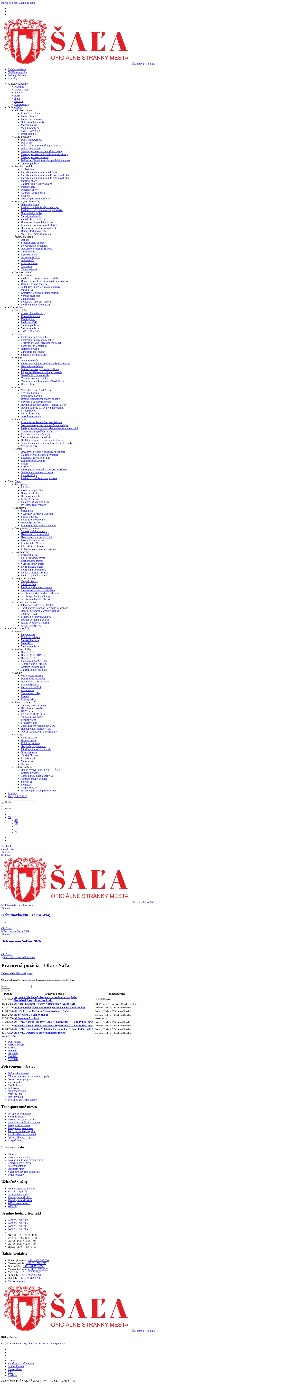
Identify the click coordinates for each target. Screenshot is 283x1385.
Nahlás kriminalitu (17, 72)
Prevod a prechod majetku (34, 572)
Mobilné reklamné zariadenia (36, 437)
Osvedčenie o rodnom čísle (35, 375)
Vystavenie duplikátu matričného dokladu (42, 381)
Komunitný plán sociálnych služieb (39, 225)
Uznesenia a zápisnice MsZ (35, 534)
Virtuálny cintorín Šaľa (20, 1197)
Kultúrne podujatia (30, 637)
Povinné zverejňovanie (19, 1113)
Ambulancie (27, 690)
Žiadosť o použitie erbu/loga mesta (39, 478)
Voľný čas (24, 628)
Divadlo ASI (27, 652)
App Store (46, 1343)
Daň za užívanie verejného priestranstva (41, 145)
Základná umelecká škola (34, 669)
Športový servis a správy (33, 705)
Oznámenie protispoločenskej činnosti (40, 610)
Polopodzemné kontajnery (34, 245)
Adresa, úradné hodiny (33, 313)
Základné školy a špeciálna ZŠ (37, 183)
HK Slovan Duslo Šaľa (33, 708)
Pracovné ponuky (30, 684)
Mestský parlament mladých (35, 198)
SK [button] (9, 817)
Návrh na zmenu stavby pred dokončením (42, 407)
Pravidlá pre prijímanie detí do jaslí (39, 172)
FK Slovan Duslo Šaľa (33, 714)
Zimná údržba (28, 298)
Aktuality (23, 83)
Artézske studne (29, 263)
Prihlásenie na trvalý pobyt (34, 337)
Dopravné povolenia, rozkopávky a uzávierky (44, 281)
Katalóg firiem (28, 699)
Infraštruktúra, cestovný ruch (36, 749)
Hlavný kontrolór (30, 493)
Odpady (25, 239)
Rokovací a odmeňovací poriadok (38, 549)
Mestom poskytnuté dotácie (35, 619)
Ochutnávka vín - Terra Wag (25, 915)
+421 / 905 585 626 (38, 1260)
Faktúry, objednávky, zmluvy (36, 616)
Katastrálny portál (30, 772)
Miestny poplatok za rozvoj (35, 157)
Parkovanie (27, 275)
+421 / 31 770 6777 (36, 1263)
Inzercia (25, 696)
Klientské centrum (30, 113)
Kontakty (13, 78)
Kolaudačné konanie (31, 395)
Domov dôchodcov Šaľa (34, 231)
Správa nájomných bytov (34, 575)
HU (16, 826)
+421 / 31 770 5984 (18, 1229)
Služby (19, 307)
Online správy (21, 104)
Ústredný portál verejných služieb (38, 790)
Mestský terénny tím (31, 216)
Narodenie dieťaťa (30, 360)
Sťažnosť (26, 466)
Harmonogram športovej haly (36, 728)
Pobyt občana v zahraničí (34, 345)
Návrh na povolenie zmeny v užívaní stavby (43, 404)
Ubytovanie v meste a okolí (35, 681)
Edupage (25, 195)
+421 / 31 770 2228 (38, 1269)
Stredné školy (28, 186)
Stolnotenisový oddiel (32, 716)
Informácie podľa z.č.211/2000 (37, 605)
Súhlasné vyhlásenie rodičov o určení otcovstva (45, 363)
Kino (17, 95)
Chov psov (26, 266)
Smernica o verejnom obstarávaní (38, 590)
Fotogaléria (27, 643)
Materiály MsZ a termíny (34, 531)
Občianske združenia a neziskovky (39, 731)
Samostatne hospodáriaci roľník (37, 431)
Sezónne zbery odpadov (33, 242)
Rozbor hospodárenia (32, 560)
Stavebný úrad (15, 1096)
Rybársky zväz (28, 719)
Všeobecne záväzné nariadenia (37, 513)
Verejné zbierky (29, 446)
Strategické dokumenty (33, 519)
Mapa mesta (27, 289)
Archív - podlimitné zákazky (35, 596)
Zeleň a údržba (28, 251)
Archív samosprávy (31, 625)
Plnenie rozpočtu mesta (33, 557)
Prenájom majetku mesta (33, 569)
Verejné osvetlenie (30, 295)
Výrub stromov (29, 254)
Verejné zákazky (29, 581)
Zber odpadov (15, 1082)
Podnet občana (28, 116)
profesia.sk (31, 980)
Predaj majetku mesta (32, 566)
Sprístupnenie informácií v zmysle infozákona (44, 469)
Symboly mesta (29, 737)
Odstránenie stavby (31, 416)
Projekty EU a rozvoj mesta (35, 501)
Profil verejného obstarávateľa (36, 587)
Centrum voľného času (33, 192)
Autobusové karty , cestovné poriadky (40, 287)
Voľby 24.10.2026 (17, 796)
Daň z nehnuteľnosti (31, 139)
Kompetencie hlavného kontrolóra (38, 525)
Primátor (25, 487)
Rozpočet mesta (29, 555)
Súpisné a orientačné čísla (34, 354)
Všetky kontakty (16, 1281)
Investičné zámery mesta (33, 504)
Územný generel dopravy (34, 284)
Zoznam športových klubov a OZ (38, 725)
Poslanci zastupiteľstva (33, 540)
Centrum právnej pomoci (34, 778)
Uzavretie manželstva (32, 366)
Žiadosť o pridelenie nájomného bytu (40, 207)
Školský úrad (28, 169)
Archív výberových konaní (35, 622)
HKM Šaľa (27, 711)
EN (16, 823)
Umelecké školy (29, 189)
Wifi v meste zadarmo (32, 675)
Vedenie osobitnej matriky (34, 378)
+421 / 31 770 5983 (18, 1226)
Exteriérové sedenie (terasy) (35, 434)
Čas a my (19, 101)
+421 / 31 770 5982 (18, 1223)
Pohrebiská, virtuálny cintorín (36, 301)
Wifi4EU (12, 1206)
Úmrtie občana (28, 384)
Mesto (18, 481)
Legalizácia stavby (30, 413)
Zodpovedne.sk (29, 787)
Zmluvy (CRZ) (29, 613)
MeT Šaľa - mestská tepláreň (36, 233)
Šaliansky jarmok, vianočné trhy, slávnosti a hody (46, 443)
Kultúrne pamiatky (30, 743)
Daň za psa (26, 142)
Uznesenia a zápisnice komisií (36, 537)
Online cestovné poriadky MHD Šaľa (40, 769)
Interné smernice (29, 516)
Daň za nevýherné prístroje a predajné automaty (45, 160)
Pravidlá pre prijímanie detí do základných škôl (45, 178)
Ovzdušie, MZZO (30, 257)
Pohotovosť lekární (31, 687)
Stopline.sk (26, 781)
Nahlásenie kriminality (32, 122)
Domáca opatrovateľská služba (37, 222)
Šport (17, 98)
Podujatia (19, 92)
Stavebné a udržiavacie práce (36, 401)
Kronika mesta (28, 758)
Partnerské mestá (29, 499)
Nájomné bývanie (30, 204)
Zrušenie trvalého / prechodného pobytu (41, 342)
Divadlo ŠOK (28, 658)
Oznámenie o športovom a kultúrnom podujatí (44, 425)
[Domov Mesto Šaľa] (78, 902)
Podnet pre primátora (32, 119)
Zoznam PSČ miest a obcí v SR (37, 775)
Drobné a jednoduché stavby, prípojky (40, 398)
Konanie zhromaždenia (33, 460)
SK (16, 820)
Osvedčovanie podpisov (20, 1079)
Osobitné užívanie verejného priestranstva (42, 440)
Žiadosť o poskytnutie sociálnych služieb (42, 210)
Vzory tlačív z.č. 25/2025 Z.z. (36, 390)
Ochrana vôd (27, 260)
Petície (24, 463)
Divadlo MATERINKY (33, 655)
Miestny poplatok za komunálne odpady (41, 151)
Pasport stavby (28, 410)
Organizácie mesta (30, 496)
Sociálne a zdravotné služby (22, 1099)
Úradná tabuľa (21, 89)
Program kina (28, 634)
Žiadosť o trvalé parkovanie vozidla (39, 278)
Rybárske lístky (29, 475)
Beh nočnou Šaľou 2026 (21, 941)
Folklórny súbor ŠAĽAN (34, 661)
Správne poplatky (30, 163)
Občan (18, 107)
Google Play (14, 1343)
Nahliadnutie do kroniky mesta (37, 472)
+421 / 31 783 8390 (29, 1278)
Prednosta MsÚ (29, 322)
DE (16, 829)
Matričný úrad (15, 1093)
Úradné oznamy (16, 1174)
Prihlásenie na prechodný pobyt (37, 340)
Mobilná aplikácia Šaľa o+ (21, 1188)
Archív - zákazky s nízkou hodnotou (40, 593)
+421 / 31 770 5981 (18, 1220)
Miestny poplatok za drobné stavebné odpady (44, 154)
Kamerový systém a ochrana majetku (40, 292)
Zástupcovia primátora (32, 490)
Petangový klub (29, 722)
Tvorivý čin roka (29, 755)
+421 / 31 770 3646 (30, 1272)
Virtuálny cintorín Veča (20, 1200)
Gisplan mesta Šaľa (18, 1194)
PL (16, 832)
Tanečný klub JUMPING (34, 663)
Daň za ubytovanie (30, 148)
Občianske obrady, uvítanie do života (40, 369)
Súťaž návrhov (28, 584)
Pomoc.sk (26, 784)
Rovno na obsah (9, 2)
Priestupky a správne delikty (35, 457)
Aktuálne (19, 86)
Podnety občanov (17, 75)
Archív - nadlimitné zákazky (35, 599)
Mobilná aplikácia (17, 69)
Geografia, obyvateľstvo (33, 746)
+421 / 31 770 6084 (30, 1275)
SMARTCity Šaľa (30, 130)
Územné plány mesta (32, 522)
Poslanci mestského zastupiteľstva (25, 1160)
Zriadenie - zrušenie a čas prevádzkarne (41, 422)
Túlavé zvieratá (29, 269)
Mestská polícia (29, 125)
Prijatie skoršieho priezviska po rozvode (41, 372)
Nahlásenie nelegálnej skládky (36, 248)
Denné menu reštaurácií (33, 678)
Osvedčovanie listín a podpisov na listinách (43, 451)
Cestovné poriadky (30, 693)
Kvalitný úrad (28, 319)
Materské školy (29, 180)
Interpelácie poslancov (32, 546)
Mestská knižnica (30, 640)
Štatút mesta (27, 510)
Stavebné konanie (30, 393)
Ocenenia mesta (29, 752)
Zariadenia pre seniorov (33, 219)
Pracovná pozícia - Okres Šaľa (19, 957)
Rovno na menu (27, 2)
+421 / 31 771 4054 (33, 1266)
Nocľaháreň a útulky (31, 213)
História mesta (28, 740)
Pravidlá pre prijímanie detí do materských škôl (45, 175)
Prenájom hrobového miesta (35, 304)
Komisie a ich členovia (33, 543)
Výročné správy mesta (32, 563)
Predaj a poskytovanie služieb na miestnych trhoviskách (49, 428)
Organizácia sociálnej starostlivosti (39, 228)
